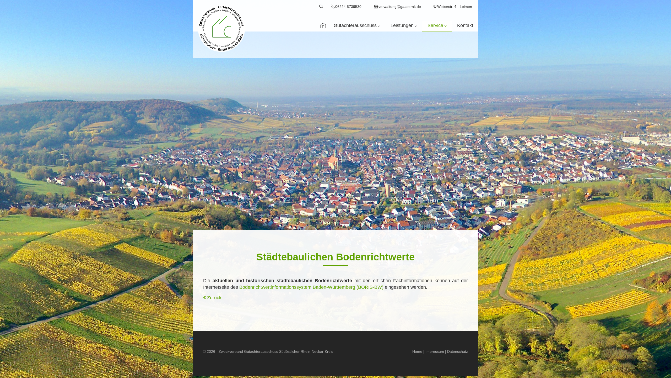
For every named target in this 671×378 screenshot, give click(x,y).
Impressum (434, 351)
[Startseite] (323, 26)
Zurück (214, 297)
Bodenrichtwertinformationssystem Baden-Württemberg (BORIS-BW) (311, 287)
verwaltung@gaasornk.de (399, 6)
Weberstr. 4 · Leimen (454, 6)
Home (417, 351)
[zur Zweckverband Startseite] (221, 29)
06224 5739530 (348, 6)
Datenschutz (457, 351)
